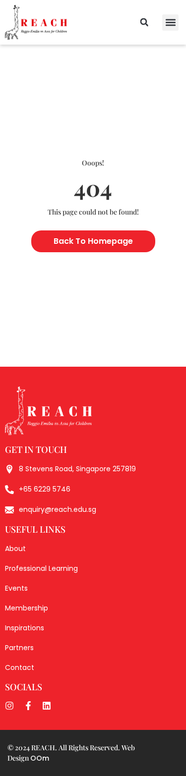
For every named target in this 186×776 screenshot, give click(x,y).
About (15, 549)
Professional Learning (41, 568)
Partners (19, 648)
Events (16, 588)
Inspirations (24, 628)
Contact (19, 667)
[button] (170, 22)
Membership (26, 608)
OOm (39, 758)
